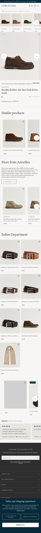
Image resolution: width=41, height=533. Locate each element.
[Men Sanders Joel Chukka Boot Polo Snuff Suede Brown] (5, 20)
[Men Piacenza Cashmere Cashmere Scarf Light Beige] (10, 355)
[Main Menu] (38, 6)
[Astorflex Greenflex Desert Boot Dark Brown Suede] (31, 334)
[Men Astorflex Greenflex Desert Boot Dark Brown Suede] (31, 320)
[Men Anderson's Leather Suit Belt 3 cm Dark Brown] (31, 286)
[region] (20, 431)
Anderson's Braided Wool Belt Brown (10, 267)
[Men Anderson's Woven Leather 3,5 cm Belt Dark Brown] (10, 320)
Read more (21, 510)
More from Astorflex (16, 162)
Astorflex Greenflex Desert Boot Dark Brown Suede (27, 29)
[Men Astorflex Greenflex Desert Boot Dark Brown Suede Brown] (28, 20)
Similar (13, 113)
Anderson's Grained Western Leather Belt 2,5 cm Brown (9, 302)
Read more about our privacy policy (20, 462)
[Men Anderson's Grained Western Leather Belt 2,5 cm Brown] (10, 286)
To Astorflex (7, 181)
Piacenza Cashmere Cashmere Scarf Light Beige (10, 370)
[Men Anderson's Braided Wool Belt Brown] (10, 252)
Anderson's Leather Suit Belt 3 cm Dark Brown (31, 302)
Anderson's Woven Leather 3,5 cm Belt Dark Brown (10, 336)
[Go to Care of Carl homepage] (9, 6)
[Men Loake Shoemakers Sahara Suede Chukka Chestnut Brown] (17, 20)
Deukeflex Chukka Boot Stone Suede (12, 219)
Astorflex (5, 87)
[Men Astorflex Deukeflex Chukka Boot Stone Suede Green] (14, 201)
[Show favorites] (32, 6)
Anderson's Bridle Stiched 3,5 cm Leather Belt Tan (30, 267)
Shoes (3, 34)
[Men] (15, 395)
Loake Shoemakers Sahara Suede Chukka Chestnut (16, 29)
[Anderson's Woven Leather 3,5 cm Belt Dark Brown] (10, 334)
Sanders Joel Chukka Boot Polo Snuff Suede (5, 29)
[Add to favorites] (23, 122)
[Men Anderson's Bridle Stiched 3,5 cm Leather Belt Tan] (31, 252)
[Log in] (29, 6)
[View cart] (35, 6)
